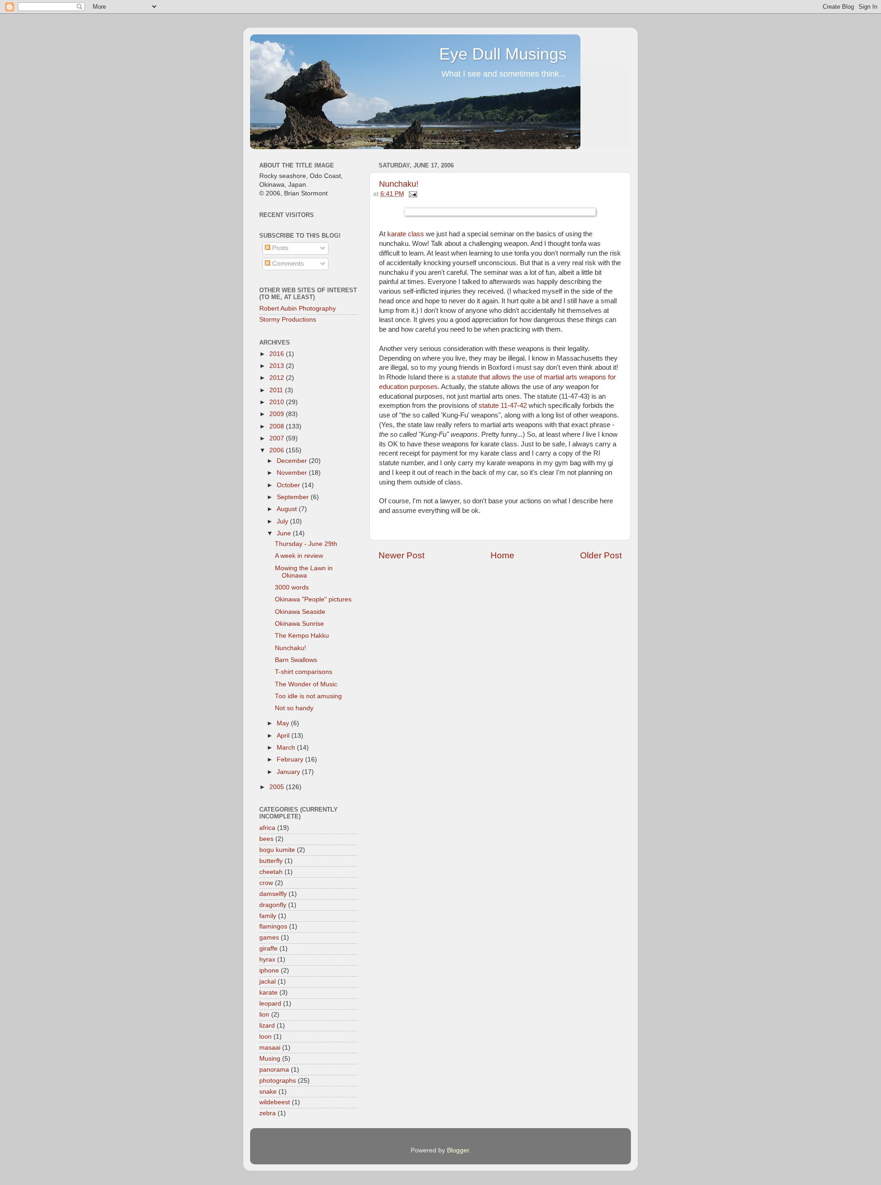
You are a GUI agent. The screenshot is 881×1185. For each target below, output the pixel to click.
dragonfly (272, 904)
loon (265, 1036)
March (287, 747)
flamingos (273, 926)
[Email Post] (412, 193)
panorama (274, 1069)
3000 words (292, 587)
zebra (267, 1113)
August (288, 509)
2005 (277, 787)
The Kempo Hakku (302, 635)
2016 (277, 353)
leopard (270, 1003)
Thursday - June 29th (306, 543)
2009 (277, 414)
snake (268, 1091)
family (267, 915)
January (289, 771)
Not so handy (294, 708)
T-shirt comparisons (303, 671)
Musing (269, 1058)
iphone (269, 970)
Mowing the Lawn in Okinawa (304, 572)
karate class (405, 234)
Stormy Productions (287, 319)
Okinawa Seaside (300, 611)
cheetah (271, 871)
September (294, 497)
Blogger (458, 1150)
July (283, 521)
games (269, 937)
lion (264, 1014)
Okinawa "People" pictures (313, 599)
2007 (277, 438)
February (291, 759)
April (284, 735)
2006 (277, 450)
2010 (277, 402)
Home (502, 555)
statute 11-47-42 (503, 405)
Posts (279, 248)
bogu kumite (277, 849)
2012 (277, 377)
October (289, 485)
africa (267, 827)
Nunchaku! (398, 184)
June (285, 533)
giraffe (268, 948)
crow (266, 882)
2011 (277, 390)
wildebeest (274, 1102)
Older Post (601, 555)
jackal (267, 981)
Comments (287, 263)
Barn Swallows (296, 659)
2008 (277, 426)
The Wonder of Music (306, 684)
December (293, 460)
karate (268, 992)
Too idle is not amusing (308, 696)
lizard (267, 1025)
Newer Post (401, 555)
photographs (277, 1080)
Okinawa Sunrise (299, 623)
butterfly (271, 860)
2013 (277, 365)
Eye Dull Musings (503, 54)
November (293, 472)
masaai (269, 1047)
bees (266, 838)
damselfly (273, 893)
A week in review (299, 555)
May (284, 723)
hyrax (267, 959)
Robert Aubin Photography (297, 308)
